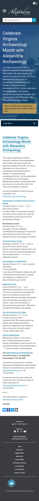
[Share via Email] (16, 410)
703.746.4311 (23, 424)
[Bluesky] (4, 410)
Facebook (18, 431)
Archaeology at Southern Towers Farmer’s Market (19, 202)
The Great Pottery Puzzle (12, 241)
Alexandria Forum (9, 284)
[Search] (34, 20)
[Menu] (4, 11)
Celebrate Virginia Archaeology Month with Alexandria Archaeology (17, 143)
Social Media (19, 459)
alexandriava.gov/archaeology (14, 196)
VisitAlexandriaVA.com (19, 439)
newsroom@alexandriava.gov (14, 385)
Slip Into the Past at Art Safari (14, 312)
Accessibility (19, 466)
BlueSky (15, 431)
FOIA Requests (19, 469)
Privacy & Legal (19, 473)
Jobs (19, 446)
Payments (19, 450)
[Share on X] (12, 410)
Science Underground (11, 335)
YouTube (25, 431)
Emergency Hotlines (19, 463)
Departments (19, 453)
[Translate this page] (35, 3)
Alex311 (14, 424)
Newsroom (19, 456)
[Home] (19, 11)
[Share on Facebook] (8, 410)
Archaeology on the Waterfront (15, 261)
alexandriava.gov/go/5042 (13, 399)
